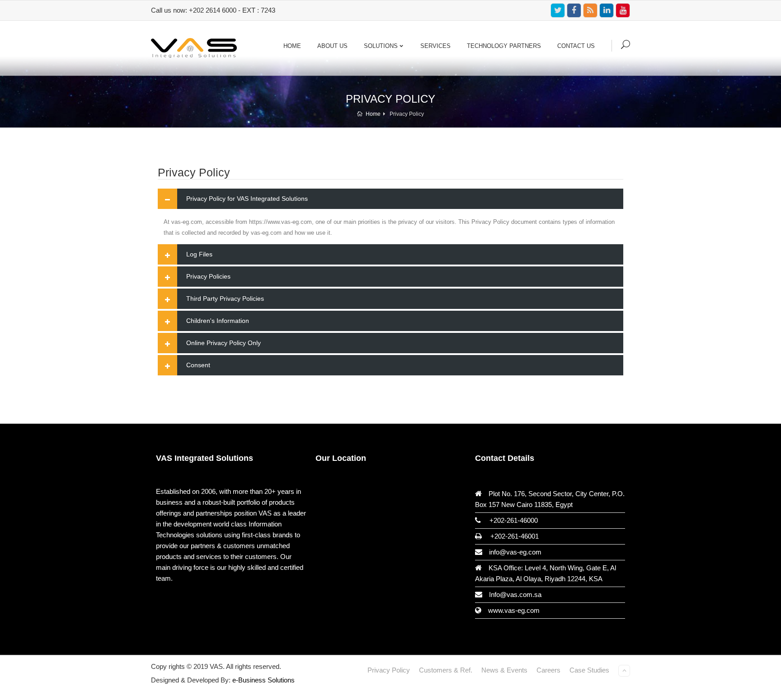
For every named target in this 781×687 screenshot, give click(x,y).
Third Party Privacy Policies (225, 298)
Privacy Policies (208, 276)
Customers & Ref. (445, 670)
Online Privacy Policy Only (223, 342)
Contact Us (576, 46)
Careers (548, 670)
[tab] (390, 199)
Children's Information (217, 320)
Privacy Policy (388, 670)
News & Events (504, 670)
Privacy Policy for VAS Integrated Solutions (247, 198)
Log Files (199, 254)
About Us (332, 46)
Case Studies (589, 670)
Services (435, 46)
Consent (198, 365)
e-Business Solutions (263, 680)
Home (292, 46)
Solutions (381, 46)
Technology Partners (504, 46)
